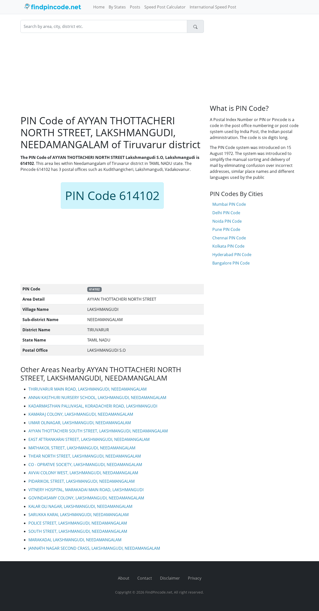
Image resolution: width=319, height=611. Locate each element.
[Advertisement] (112, 74)
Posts (135, 7)
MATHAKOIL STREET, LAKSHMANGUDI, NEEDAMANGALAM (81, 448)
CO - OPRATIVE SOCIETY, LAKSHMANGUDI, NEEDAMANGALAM (85, 464)
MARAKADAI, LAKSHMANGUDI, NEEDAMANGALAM (74, 540)
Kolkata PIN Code (228, 246)
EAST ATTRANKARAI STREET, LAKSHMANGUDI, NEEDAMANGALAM (89, 439)
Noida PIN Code (227, 221)
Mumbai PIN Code (229, 204)
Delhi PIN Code (226, 212)
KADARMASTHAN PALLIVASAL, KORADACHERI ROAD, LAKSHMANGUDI (92, 406)
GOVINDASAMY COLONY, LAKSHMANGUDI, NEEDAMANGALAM (86, 498)
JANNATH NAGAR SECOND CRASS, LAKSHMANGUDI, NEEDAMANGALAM (94, 548)
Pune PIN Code (226, 229)
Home (99, 7)
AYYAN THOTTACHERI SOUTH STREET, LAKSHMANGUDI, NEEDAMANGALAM (98, 431)
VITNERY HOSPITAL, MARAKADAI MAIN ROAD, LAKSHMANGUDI (86, 489)
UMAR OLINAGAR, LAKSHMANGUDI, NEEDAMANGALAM (79, 422)
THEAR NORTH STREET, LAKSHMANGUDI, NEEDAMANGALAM (84, 456)
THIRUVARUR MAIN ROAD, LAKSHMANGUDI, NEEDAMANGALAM (87, 389)
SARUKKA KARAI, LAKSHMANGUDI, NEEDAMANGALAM (78, 514)
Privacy (194, 578)
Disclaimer (170, 578)
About (123, 578)
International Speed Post (213, 7)
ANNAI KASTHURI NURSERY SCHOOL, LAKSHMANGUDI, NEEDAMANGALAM (97, 397)
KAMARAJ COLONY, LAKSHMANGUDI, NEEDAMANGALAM (80, 414)
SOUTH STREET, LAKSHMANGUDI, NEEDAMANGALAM (77, 531)
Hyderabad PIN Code (231, 254)
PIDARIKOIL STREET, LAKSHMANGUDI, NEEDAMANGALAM (81, 481)
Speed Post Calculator (165, 7)
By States (117, 7)
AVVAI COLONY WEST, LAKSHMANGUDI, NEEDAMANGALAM (83, 472)
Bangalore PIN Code (231, 263)
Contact (144, 578)
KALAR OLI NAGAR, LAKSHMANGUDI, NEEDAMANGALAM (80, 506)
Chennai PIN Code (229, 238)
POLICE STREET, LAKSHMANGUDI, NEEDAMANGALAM (77, 523)
